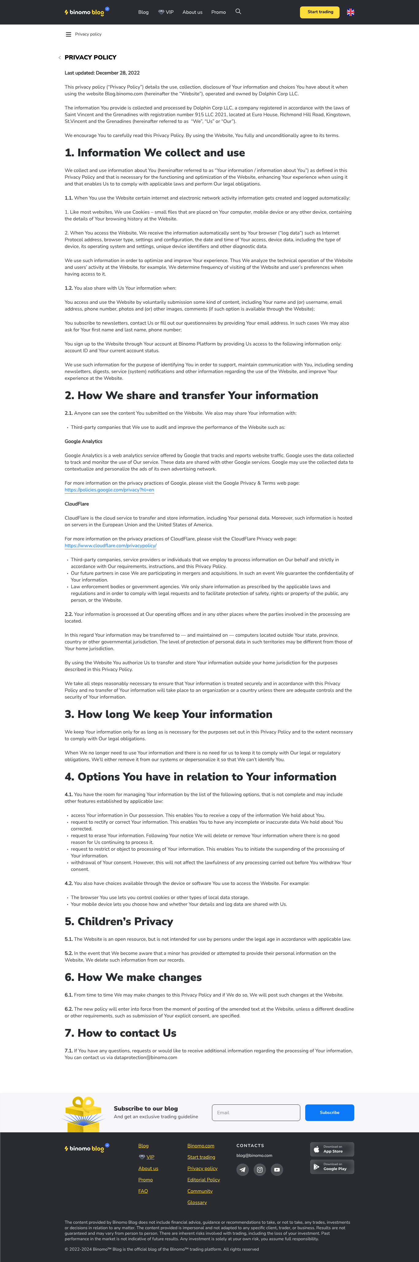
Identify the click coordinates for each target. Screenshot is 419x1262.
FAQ (143, 1191)
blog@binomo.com (254, 1155)
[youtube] (277, 1170)
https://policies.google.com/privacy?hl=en (109, 489)
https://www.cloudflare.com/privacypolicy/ (110, 545)
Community (200, 1191)
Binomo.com (200, 1145)
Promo (218, 12)
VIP (170, 12)
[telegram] (242, 1170)
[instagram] (260, 1170)
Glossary (197, 1202)
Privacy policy (202, 1168)
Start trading (320, 12)
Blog (143, 12)
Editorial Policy (203, 1179)
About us (192, 12)
